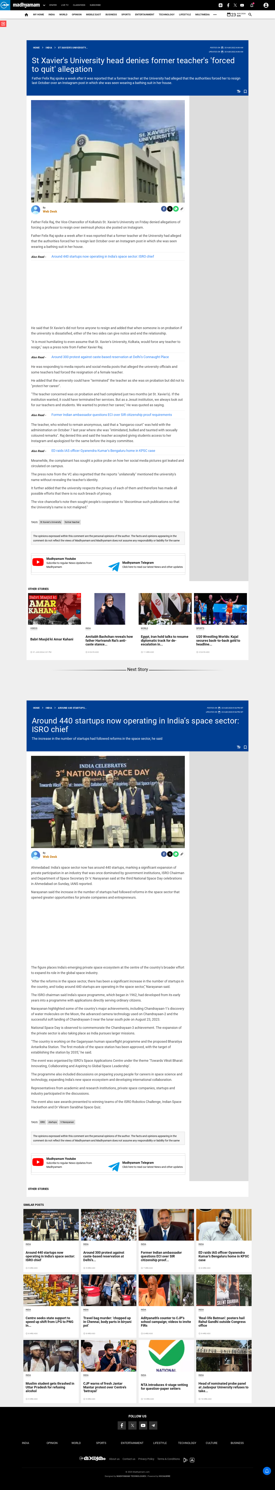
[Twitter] (170, 209)
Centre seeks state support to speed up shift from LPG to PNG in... (49, 1321)
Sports (126, 14)
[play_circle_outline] (54, 608)
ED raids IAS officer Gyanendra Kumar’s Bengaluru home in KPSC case (103, 451)
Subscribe (95, 5)
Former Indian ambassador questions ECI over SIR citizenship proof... (161, 1256)
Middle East (93, 14)
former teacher (72, 522)
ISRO (42, 1122)
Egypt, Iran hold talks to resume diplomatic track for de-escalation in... (164, 640)
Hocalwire (164, 1476)
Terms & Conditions (168, 1458)
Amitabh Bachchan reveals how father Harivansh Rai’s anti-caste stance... (109, 640)
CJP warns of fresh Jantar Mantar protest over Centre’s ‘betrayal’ (104, 1387)
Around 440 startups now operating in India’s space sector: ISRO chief (102, 256)
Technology (167, 14)
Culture (212, 1443)
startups (52, 1122)
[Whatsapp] (176, 209)
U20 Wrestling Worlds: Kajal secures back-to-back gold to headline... (218, 640)
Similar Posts (33, 1205)
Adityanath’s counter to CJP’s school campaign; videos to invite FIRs (166, 1321)
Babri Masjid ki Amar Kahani (51, 639)
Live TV (64, 5)
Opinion (77, 14)
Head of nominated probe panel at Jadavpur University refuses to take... (223, 1387)
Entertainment (144, 14)
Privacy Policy (146, 1458)
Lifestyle (185, 14)
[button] (5, 5)
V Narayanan (67, 1122)
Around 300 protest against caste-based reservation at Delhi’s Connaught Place (110, 357)
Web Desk (50, 211)
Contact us (129, 1458)
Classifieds (79, 5)
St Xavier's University (50, 522)
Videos (33, 628)
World (63, 14)
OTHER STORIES (38, 589)
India (51, 14)
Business (111, 14)
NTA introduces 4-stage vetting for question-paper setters (164, 1386)
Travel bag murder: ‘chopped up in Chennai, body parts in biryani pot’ (107, 1321)
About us (114, 1458)
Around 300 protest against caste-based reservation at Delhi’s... (103, 1256)
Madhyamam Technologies (131, 1476)
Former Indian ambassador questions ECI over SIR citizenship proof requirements (111, 415)
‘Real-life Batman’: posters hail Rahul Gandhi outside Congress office (222, 1321)
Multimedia (202, 14)
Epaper (53, 5)
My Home (38, 14)
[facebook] (164, 209)
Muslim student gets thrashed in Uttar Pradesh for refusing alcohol (50, 1387)
